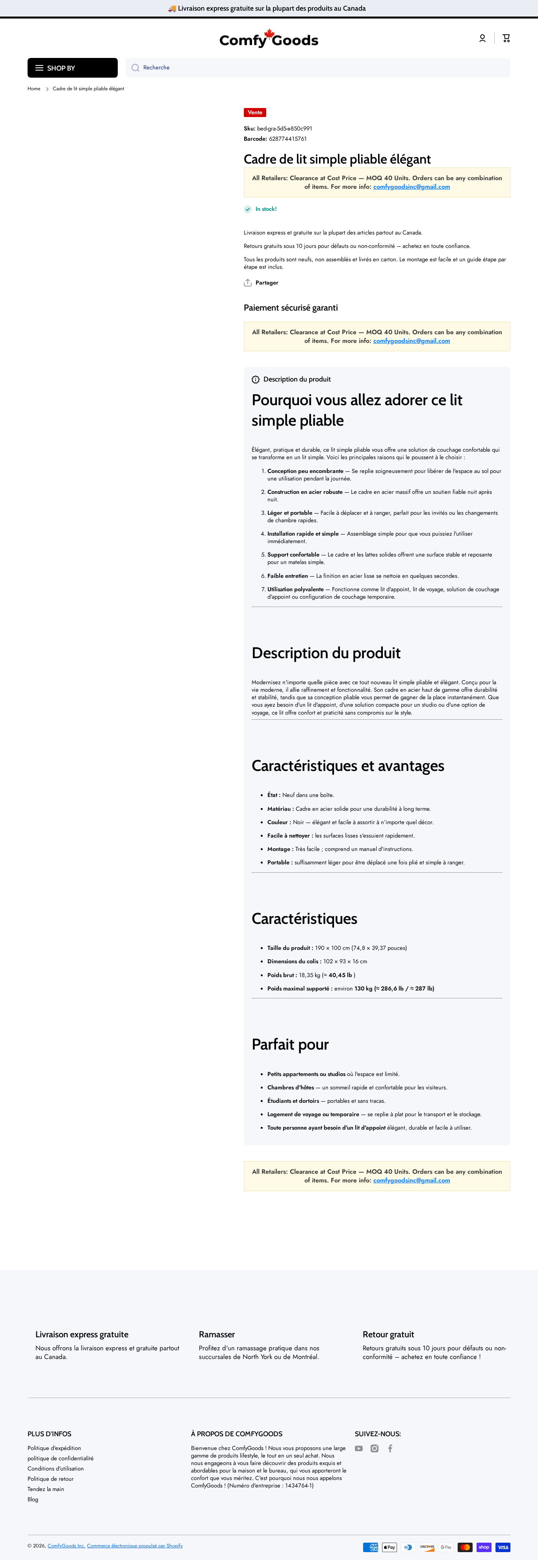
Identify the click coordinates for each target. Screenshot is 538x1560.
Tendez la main (46, 1489)
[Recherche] (132, 68)
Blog (33, 1499)
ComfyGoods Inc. (66, 1545)
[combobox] (318, 68)
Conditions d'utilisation (56, 1468)
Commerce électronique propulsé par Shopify (135, 1545)
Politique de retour (51, 1478)
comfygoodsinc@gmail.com (411, 186)
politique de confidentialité (61, 1458)
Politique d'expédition (54, 1448)
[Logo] (269, 38)
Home (34, 89)
